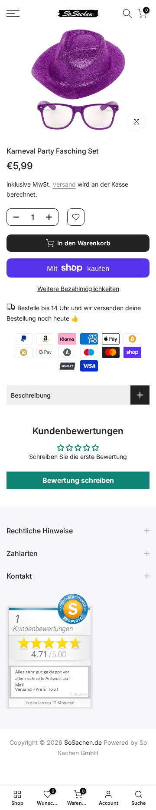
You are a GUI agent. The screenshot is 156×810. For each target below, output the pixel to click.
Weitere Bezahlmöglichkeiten (78, 288)
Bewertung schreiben (78, 480)
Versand (64, 184)
